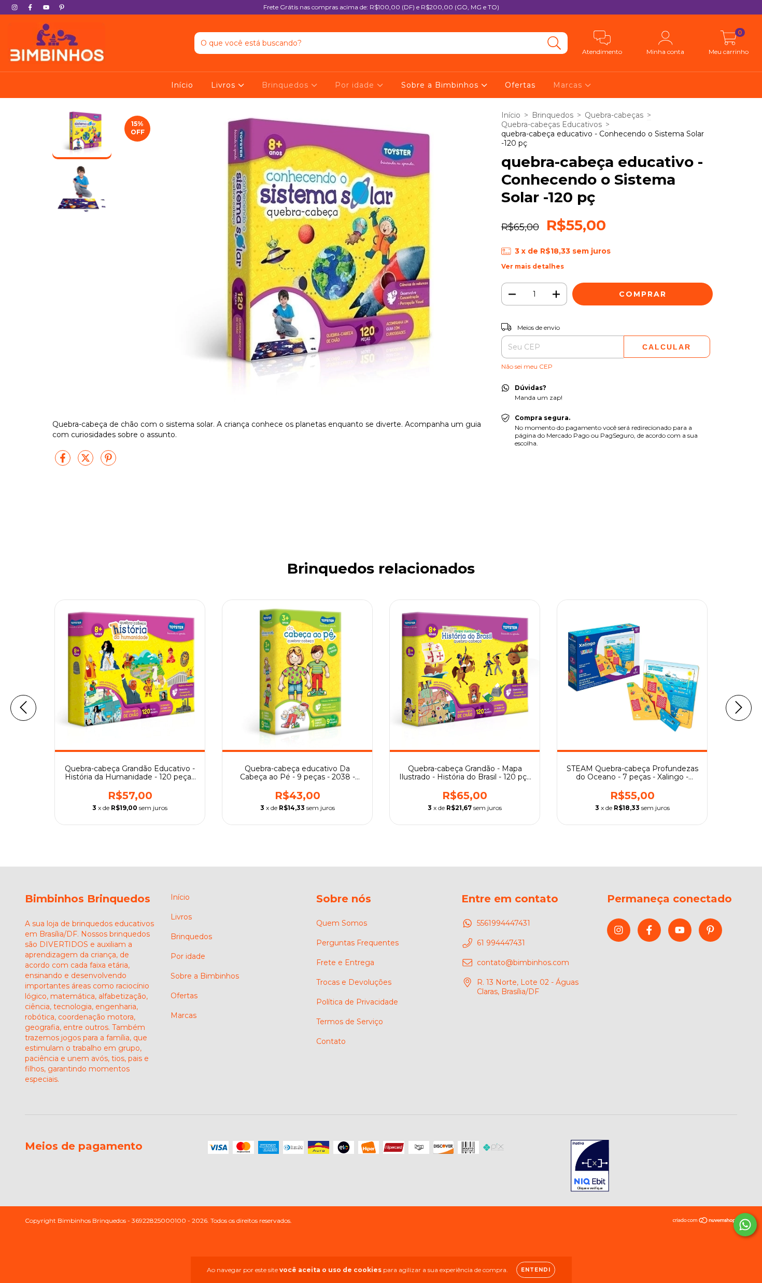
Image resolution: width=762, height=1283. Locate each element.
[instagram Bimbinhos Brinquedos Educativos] (15, 7)
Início (182, 85)
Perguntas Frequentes (357, 942)
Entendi (536, 1269)
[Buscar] (554, 43)
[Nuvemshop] (704, 1221)
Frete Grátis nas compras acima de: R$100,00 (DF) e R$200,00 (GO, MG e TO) (381, 7)
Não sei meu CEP (527, 366)
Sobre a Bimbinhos (441, 85)
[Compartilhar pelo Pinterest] (108, 462)
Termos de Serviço (349, 1021)
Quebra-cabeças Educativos (551, 124)
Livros (224, 85)
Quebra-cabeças (614, 115)
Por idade (356, 85)
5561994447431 (503, 923)
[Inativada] (590, 1167)
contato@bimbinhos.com (523, 962)
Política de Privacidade (357, 1002)
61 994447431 (501, 942)
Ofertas (520, 85)
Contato (331, 1041)
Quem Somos (341, 923)
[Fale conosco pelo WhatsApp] (745, 1224)
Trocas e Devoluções (353, 982)
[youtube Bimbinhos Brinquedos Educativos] (47, 7)
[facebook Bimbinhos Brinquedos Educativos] (31, 7)
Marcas (569, 85)
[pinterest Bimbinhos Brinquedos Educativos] (61, 7)
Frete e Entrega (345, 962)
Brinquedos (286, 85)
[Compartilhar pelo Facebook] (64, 462)
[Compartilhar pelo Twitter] (86, 462)
